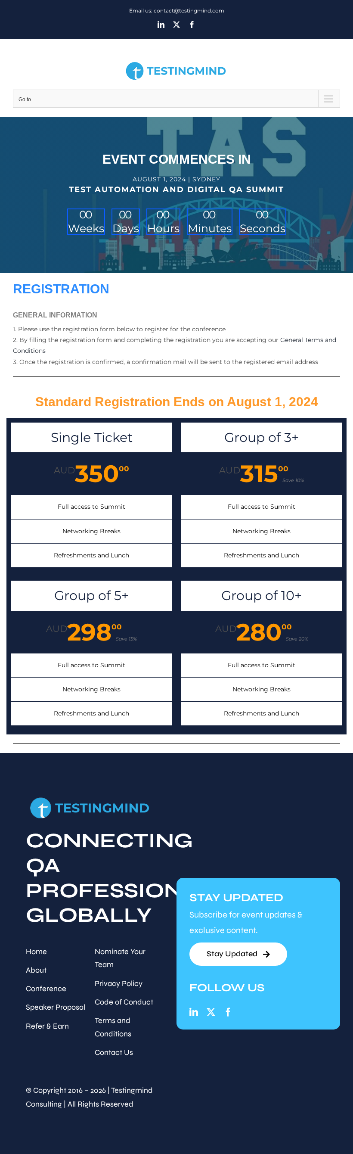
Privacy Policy (118, 983)
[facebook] (228, 1012)
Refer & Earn (47, 1026)
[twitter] (211, 1012)
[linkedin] (193, 1012)
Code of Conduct (124, 1002)
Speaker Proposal (55, 1007)
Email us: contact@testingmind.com (176, 10)
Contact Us (114, 1052)
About (36, 970)
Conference (46, 988)
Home (36, 951)
